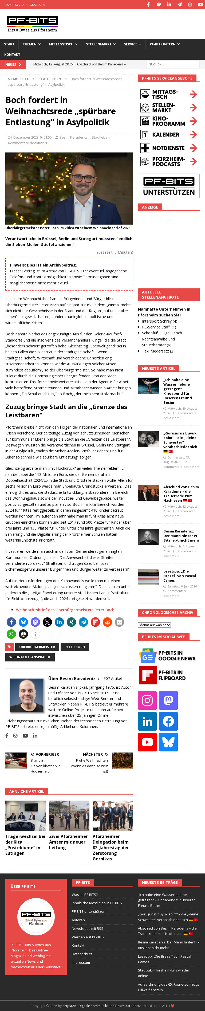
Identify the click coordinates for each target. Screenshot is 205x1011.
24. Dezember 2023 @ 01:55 (30, 137)
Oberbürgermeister (37, 647)
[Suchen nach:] (173, 64)
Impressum (81, 962)
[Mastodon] (158, 4)
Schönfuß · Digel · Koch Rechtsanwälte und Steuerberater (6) (162, 338)
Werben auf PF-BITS (88, 937)
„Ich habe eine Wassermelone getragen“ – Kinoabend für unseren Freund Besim (177, 391)
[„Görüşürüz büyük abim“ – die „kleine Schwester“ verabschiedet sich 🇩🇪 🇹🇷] (148, 439)
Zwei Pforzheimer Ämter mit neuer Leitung (68, 842)
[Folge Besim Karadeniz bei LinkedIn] (33, 735)
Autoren (78, 920)
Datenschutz (82, 953)
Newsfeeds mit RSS (87, 928)
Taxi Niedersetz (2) (158, 351)
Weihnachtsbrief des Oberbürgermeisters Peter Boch (65, 609)
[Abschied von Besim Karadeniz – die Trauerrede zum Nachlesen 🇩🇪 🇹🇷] (148, 493)
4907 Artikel (111, 678)
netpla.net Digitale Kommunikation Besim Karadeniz (101, 1006)
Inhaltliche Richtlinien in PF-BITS (97, 902)
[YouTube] (200, 4)
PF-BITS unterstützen (88, 911)
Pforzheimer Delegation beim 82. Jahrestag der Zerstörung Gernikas (111, 847)
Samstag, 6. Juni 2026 (182, 586)
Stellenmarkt (99, 44)
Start (9, 44)
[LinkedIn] (169, 4)
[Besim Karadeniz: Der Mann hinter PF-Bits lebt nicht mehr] (148, 537)
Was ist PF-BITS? (85, 894)
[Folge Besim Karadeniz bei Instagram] (13, 735)
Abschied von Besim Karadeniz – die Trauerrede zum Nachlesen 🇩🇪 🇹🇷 (181, 493)
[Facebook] (148, 4)
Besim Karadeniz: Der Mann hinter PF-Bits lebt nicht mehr (181, 536)
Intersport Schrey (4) (159, 321)
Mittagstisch (61, 44)
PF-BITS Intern (163, 44)
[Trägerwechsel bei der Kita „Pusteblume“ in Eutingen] (25, 816)
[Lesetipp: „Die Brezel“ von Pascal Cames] (148, 577)
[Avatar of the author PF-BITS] (36, 929)
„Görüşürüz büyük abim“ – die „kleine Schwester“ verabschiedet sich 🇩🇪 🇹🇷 (180, 442)
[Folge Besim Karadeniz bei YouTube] (23, 735)
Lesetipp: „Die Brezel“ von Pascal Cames (179, 576)
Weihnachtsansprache (30, 657)
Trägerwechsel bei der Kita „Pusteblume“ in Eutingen (25, 844)
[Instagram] (190, 4)
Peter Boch (75, 647)
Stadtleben (101, 137)
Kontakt (12, 54)
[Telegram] (179, 4)
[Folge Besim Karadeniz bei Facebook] (6, 735)
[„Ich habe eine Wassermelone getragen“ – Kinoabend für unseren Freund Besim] (148, 386)
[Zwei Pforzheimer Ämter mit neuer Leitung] (69, 816)
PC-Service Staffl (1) (159, 327)
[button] (11, 622)
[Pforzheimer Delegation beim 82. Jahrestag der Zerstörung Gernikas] (113, 816)
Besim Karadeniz (73, 137)
